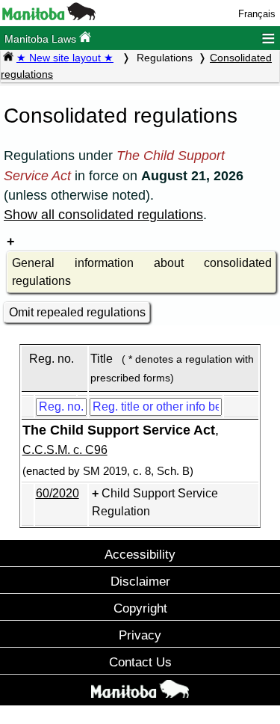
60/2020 (57, 493)
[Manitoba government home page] (49, 16)
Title (101, 358)
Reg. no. (51, 358)
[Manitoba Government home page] (140, 691)
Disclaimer (140, 581)
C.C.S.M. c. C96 (65, 450)
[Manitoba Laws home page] (8, 58)
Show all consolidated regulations (103, 214)
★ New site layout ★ (64, 58)
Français (257, 13)
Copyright (140, 608)
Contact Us (140, 661)
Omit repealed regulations (77, 312)
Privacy (140, 635)
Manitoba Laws (41, 39)
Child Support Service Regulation (155, 502)
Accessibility (140, 554)
